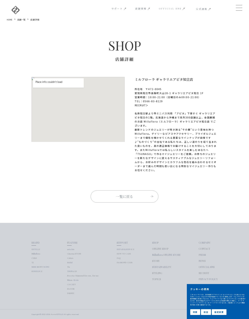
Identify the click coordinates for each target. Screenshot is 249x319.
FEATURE (72, 242)
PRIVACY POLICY (208, 279)
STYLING (157, 273)
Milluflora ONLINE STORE (166, 255)
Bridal (69, 262)
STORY (156, 261)
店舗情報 (141, 8)
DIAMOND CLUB (124, 262)
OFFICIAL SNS (170, 8)
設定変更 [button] (219, 312)
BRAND (36, 242)
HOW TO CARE (124, 253)
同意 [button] (195, 312)
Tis (68, 266)
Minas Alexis (73, 280)
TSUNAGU (72, 271)
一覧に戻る (124, 196)
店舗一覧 (21, 19)
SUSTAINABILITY (161, 267)
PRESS (202, 255)
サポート (117, 8)
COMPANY (204, 242)
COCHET (71, 284)
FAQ (119, 258)
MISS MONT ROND (40, 266)
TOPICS (156, 279)
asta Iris (70, 249)
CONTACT (204, 249)
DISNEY (70, 293)
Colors (70, 258)
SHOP (155, 242)
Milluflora (36, 253)
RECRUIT (204, 273)
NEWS (202, 261)
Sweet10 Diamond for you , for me (83, 275)
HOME (9, 19)
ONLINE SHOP (160, 249)
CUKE (34, 258)
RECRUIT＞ (141, 105)
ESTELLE (36, 249)
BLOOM (70, 288)
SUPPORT (122, 242)
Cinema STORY (74, 253)
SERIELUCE (37, 271)
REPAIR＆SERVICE (125, 249)
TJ (33, 262)
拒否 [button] (206, 312)
